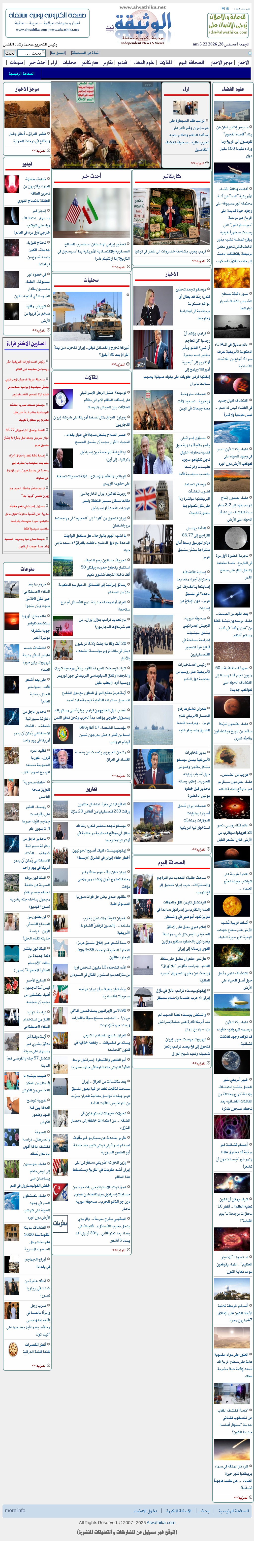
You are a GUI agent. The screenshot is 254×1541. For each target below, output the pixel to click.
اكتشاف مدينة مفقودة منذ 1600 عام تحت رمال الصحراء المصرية (37, 1238)
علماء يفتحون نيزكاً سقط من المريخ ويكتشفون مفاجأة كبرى (233, 731)
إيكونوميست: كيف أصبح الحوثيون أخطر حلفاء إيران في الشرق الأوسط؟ (101, 854)
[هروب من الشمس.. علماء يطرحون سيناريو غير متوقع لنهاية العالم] (232, 767)
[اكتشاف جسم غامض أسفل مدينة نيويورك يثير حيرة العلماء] (11, 660)
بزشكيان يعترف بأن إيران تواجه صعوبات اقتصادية (104, 992)
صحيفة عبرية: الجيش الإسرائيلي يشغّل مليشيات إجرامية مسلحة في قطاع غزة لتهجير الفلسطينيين (196, 636)
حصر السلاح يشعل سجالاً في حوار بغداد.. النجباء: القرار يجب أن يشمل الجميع (97, 438)
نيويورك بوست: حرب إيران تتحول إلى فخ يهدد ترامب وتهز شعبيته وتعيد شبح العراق (187, 1046)
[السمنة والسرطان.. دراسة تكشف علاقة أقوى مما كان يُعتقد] (11, 1145)
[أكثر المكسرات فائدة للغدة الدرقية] (11, 1357)
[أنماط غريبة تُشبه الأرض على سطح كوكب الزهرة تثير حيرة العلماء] (232, 915)
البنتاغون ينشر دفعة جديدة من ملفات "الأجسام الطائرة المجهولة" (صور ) (32, 959)
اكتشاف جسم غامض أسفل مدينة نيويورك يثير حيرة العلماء (36, 658)
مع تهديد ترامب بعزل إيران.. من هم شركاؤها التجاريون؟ (104, 623)
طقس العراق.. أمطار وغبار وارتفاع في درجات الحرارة (29, 137)
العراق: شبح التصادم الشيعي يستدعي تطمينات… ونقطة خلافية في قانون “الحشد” (102, 1042)
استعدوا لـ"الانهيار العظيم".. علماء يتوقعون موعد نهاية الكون (234, 1264)
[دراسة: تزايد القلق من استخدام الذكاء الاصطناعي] (11, 1025)
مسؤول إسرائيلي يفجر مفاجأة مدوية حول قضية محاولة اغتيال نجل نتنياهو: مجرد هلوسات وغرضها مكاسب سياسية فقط (193, 456)
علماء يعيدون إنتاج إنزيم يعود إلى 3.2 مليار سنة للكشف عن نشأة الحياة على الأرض (235, 508)
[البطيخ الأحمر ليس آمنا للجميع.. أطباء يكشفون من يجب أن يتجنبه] (11, 993)
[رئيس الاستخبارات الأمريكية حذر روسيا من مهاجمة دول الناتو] (153, 699)
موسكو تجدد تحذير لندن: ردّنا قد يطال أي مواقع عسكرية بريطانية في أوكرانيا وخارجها (193, 304)
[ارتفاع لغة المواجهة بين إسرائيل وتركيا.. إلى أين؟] (63, 467)
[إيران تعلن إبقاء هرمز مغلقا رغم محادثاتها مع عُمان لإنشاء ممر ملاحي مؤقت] (60, 885)
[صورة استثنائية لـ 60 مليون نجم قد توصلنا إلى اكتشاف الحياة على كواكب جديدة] (232, 661)
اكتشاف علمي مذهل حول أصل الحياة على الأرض (235, 980)
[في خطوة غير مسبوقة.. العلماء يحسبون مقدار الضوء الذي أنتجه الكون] (11, 287)
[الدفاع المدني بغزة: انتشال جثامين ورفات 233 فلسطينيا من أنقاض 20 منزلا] (60, 817)
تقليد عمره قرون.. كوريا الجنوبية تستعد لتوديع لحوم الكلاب (36, 761)
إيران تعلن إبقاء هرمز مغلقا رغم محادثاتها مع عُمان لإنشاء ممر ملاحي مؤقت (104, 879)
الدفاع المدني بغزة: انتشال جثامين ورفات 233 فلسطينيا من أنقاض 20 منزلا (100, 808)
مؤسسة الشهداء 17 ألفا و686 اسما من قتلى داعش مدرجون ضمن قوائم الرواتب (104, 735)
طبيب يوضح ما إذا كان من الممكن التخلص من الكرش (36, 1083)
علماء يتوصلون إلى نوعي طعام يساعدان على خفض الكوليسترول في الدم (30, 1174)
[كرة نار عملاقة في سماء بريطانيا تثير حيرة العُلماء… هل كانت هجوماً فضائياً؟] (232, 1459)
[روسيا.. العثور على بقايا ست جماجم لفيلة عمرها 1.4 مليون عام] (11, 819)
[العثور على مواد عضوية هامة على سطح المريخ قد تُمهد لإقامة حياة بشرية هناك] (232, 1347)
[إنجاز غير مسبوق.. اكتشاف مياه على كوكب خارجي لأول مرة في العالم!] (11, 223)
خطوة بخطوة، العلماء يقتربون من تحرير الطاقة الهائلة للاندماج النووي (33, 189)
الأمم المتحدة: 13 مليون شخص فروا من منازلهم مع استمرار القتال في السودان (100, 971)
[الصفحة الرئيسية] (138, 25)
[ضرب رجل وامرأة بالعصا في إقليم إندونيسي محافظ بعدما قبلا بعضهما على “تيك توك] (11, 1318)
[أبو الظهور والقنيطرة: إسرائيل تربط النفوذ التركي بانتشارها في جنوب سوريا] (60, 1072)
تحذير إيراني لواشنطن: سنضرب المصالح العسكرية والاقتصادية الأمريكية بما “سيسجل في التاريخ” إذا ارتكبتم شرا (94, 251)
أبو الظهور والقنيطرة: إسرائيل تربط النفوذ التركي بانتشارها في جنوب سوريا (100, 1063)
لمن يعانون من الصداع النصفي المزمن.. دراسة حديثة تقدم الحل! (36, 927)
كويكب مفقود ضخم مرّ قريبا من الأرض (37, 313)
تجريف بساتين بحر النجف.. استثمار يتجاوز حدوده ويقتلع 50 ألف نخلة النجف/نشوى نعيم (105, 567)
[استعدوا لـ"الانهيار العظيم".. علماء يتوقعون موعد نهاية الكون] (232, 1250)
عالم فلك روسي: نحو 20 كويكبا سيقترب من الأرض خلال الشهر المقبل (234, 832)
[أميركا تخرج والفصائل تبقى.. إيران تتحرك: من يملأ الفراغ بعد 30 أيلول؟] (87, 340)
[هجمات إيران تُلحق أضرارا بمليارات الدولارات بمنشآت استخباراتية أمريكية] (153, 841)
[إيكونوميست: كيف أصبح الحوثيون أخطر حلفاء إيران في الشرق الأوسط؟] (60, 863)
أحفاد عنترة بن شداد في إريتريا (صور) (37, 1288)
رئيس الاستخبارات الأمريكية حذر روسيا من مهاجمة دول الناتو (193, 672)
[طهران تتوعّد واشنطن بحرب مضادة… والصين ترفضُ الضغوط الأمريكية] (60, 931)
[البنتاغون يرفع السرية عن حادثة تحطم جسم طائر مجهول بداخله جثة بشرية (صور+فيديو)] (11, 890)
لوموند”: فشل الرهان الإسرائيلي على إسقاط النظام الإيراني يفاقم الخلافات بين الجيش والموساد (105, 400)
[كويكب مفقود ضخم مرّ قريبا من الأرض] (11, 319)
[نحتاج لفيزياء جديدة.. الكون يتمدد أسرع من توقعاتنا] (11, 255)
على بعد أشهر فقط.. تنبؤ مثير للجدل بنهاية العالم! (37, 690)
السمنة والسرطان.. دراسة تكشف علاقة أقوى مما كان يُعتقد (36, 1143)
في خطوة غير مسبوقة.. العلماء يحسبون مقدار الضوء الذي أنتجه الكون (32, 285)
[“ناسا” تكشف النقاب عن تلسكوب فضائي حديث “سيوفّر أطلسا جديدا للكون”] (232, 1403)
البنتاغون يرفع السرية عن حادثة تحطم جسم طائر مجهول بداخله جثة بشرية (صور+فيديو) (30, 892)
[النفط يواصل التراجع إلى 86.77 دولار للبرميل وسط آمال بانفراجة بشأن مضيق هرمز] (153, 563)
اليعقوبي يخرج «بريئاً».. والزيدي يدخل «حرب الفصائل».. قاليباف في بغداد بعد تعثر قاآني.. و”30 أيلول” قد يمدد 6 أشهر (102, 1229)
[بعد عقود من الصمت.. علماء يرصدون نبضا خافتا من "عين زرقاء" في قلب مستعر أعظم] (232, 606)
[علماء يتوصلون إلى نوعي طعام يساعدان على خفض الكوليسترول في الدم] (11, 1177)
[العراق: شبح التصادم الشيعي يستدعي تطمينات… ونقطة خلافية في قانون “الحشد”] (60, 1048)
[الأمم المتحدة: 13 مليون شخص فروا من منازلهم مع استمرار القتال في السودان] (60, 980)
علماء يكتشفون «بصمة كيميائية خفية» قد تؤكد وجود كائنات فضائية (234, 1032)
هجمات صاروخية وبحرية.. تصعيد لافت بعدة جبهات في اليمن (194, 401)
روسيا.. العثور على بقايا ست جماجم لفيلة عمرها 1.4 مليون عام (36, 817)
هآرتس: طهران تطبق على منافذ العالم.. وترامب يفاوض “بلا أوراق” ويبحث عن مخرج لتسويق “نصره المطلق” (185, 969)
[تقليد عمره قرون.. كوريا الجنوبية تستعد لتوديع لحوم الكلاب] (11, 763)
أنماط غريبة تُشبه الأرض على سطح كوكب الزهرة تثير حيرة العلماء (234, 930)
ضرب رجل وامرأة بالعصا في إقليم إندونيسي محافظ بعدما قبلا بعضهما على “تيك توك (28, 1320)
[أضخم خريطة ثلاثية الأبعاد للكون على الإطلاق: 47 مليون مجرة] (232, 1299)
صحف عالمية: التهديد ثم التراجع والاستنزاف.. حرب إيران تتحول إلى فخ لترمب (183, 885)
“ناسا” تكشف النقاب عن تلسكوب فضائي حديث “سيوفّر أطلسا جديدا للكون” (235, 1421)
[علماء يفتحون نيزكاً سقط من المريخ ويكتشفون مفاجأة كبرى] (232, 717)
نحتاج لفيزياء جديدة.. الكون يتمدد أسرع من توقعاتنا (38, 253)
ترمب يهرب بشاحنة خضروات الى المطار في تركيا (171, 251)
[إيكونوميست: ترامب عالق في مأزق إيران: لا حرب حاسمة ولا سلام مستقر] (143, 1006)
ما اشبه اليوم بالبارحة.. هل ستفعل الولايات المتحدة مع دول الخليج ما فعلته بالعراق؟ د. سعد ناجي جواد (92, 543)
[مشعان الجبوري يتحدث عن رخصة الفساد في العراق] (63, 767)
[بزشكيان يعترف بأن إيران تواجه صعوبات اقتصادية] (60, 1002)
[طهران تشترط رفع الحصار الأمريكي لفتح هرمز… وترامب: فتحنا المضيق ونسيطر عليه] (153, 743)
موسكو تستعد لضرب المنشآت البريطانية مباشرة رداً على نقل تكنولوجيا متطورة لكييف (194, 499)
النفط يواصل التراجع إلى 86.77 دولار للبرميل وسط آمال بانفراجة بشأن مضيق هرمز (193, 543)
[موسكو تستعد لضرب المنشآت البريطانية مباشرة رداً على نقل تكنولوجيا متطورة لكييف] (153, 519)
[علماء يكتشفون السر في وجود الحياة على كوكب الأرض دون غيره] (232, 442)
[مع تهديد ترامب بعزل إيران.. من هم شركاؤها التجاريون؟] (63, 635)
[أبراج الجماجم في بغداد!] (11, 1272)
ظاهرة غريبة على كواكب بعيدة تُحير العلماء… (237, 881)
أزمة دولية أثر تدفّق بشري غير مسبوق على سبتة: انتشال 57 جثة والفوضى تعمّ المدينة (28, 1051)
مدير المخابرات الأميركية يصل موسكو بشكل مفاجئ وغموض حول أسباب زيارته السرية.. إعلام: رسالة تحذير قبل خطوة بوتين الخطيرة (193, 774)
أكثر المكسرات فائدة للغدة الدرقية (36, 1348)
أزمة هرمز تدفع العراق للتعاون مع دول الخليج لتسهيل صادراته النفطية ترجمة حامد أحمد (96, 696)
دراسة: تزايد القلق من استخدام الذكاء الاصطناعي (36, 1019)
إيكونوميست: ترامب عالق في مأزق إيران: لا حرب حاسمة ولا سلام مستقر (183, 994)
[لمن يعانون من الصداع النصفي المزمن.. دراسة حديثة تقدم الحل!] (11, 929)
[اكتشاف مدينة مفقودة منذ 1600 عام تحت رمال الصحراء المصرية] (11, 1240)
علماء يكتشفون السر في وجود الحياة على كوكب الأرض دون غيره (234, 456)
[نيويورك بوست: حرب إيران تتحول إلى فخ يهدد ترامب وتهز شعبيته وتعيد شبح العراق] (143, 1054)
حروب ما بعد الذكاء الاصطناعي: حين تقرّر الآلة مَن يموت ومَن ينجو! (36, 595)
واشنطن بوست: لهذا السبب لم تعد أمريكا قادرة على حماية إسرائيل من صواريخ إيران (184, 1022)
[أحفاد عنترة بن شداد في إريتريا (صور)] (11, 1294)
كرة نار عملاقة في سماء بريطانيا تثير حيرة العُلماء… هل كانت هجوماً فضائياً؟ (233, 1477)
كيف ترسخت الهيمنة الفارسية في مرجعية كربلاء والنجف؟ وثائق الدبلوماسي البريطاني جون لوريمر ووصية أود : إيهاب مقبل (92, 675)
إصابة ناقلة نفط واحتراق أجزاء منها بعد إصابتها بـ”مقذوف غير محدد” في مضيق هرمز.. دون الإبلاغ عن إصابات (193, 590)
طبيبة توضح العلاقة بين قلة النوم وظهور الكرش (38, 1111)
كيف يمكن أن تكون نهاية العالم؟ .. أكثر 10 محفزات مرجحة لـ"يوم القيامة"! (235, 1210)
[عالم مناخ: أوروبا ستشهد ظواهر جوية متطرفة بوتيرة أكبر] (11, 629)
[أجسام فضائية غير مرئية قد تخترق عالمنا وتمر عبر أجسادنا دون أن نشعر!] (232, 1138)
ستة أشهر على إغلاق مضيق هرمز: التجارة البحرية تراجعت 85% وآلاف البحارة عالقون (103, 950)
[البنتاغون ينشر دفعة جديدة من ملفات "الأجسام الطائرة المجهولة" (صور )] (11, 961)
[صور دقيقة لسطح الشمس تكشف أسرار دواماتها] (232, 287)
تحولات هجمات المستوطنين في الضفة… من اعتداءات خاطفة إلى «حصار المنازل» (100, 1120)
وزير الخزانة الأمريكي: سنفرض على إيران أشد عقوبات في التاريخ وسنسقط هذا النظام (101, 1169)
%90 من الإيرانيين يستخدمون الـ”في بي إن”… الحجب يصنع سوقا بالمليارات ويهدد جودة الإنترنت (100, 1018)
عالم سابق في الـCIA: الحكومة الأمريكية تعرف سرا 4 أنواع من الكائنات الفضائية (233, 355)
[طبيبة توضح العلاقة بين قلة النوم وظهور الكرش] (11, 1113)
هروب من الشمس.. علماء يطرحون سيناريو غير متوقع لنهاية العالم (235, 782)
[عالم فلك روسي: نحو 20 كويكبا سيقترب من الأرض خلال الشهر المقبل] (232, 818)
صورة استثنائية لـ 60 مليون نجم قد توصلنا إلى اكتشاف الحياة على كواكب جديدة (233, 678)
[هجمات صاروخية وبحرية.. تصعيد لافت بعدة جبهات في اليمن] (105, 124)
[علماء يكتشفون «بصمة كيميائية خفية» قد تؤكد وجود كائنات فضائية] (232, 1015)
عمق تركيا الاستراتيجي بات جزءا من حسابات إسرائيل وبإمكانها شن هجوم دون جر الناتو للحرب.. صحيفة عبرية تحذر (101, 1197)
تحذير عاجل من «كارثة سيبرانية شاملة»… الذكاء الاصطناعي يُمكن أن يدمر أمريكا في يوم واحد (32, 726)
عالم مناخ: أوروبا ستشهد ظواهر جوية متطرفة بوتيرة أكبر (36, 626)
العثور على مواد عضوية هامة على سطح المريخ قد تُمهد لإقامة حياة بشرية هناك (233, 1365)
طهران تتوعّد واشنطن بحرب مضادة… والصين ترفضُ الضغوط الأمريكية (105, 925)
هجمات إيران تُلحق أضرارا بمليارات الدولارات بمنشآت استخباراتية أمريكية (194, 816)
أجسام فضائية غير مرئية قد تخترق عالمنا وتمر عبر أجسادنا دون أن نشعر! (234, 1155)
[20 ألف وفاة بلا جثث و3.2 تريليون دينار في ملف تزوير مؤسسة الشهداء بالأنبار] (63, 659)
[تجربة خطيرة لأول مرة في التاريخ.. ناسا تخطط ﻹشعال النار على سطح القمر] (232, 548)
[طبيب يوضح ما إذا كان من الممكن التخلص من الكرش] (11, 1088)
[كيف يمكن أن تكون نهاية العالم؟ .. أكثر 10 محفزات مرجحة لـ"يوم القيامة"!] (232, 1192)
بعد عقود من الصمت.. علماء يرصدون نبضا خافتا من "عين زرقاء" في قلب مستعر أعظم (233, 624)
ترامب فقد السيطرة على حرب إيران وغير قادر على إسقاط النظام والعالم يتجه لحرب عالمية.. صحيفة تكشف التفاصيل (187, 135)
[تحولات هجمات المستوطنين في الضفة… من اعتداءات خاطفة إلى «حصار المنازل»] (60, 1126)
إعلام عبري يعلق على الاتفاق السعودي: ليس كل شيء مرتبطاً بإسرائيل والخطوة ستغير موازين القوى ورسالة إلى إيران (186, 937)
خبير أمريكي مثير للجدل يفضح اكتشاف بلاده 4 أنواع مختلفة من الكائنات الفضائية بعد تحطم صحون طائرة (235, 1094)
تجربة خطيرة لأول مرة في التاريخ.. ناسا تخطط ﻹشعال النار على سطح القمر (234, 566)
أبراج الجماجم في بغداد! (37, 1263)
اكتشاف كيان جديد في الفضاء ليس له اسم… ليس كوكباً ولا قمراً (233, 407)
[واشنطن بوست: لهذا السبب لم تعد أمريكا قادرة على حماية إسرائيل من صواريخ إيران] (143, 1030)
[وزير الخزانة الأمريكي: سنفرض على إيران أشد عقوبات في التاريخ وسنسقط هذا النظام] (60, 1175)
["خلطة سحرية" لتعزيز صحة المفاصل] (11, 795)
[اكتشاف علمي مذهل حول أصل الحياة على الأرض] (232, 966)
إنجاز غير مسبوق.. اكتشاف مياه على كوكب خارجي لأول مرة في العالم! (32, 221)
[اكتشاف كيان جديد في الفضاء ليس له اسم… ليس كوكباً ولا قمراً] (232, 393)
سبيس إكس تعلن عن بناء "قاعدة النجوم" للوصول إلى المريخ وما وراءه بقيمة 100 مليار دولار (234, 141)
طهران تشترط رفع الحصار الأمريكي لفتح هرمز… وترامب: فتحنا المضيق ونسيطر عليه (193, 719)
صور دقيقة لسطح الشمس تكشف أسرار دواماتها (235, 301)
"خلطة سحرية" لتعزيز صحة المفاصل (36, 789)
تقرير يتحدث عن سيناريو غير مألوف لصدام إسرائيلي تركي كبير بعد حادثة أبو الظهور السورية (101, 1145)
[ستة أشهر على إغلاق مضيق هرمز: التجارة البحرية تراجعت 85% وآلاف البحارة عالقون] (60, 955)
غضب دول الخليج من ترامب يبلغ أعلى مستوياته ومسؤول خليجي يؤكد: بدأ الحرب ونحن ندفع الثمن (92, 714)
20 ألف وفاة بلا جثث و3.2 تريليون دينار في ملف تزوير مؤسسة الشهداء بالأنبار (102, 651)
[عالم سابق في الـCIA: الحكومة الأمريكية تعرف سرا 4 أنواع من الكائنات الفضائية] (232, 337)
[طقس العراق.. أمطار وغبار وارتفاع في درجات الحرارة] (27, 126)
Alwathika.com (161, 1523)
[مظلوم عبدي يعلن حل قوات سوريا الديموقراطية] (60, 909)
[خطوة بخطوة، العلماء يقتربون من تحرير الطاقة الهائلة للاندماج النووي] (11, 192)
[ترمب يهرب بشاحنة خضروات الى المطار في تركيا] (171, 244)
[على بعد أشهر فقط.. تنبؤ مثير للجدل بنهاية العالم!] (11, 692)
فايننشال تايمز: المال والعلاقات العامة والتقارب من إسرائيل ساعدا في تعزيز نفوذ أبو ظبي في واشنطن (183, 909)
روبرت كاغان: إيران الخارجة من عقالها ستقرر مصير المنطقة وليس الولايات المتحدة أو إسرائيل (105, 501)
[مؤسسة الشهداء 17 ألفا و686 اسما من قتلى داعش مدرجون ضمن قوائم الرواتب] (63, 743)
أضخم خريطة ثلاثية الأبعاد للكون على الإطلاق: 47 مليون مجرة (234, 1313)
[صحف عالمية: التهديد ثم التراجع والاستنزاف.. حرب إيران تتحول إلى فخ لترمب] (143, 893)
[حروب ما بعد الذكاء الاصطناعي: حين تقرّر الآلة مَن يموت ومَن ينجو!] (11, 597)
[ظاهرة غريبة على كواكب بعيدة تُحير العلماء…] (232, 867)
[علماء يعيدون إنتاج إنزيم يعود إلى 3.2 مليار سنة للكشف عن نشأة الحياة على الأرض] (232, 490)
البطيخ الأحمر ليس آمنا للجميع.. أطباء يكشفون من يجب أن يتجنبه (36, 991)
